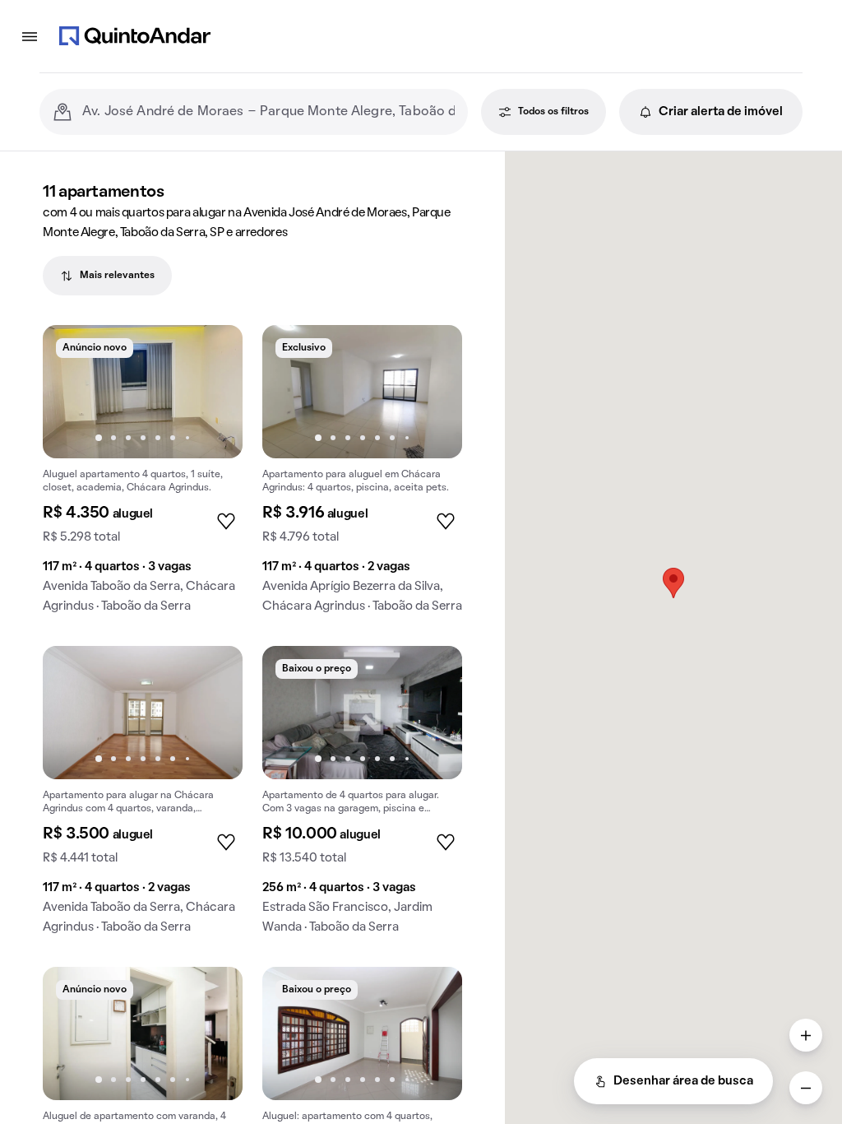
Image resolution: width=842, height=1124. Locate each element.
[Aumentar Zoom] (805, 1035)
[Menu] (29, 36)
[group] (143, 475)
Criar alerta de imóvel (721, 112)
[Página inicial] (134, 36)
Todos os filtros (553, 112)
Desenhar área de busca (683, 1081)
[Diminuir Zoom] (805, 1087)
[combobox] (268, 112)
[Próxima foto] (213, 391)
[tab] (107, 275)
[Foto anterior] (72, 391)
